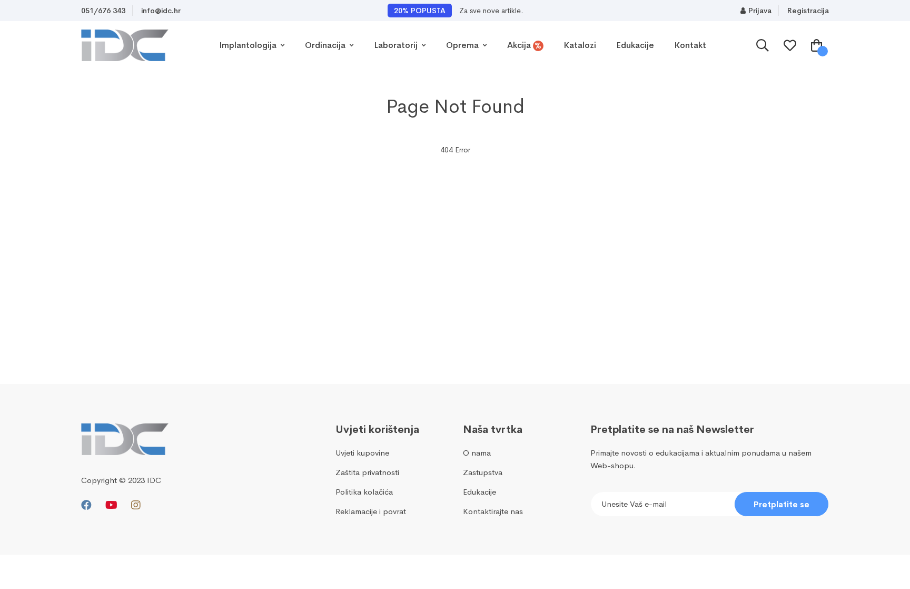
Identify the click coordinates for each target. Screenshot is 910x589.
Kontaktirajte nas (493, 511)
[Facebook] (86, 505)
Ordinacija (326, 45)
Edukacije (635, 45)
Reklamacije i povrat (370, 511)
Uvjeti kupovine (362, 453)
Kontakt (690, 45)
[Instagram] (136, 505)
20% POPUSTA (420, 10)
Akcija (524, 45)
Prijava (759, 10)
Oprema (463, 45)
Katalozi (579, 45)
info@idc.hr (161, 10)
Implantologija (249, 45)
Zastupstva (482, 472)
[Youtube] (111, 505)
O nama (477, 453)
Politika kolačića (364, 492)
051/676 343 (103, 10)
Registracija (808, 10)
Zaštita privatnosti (367, 472)
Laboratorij (397, 45)
